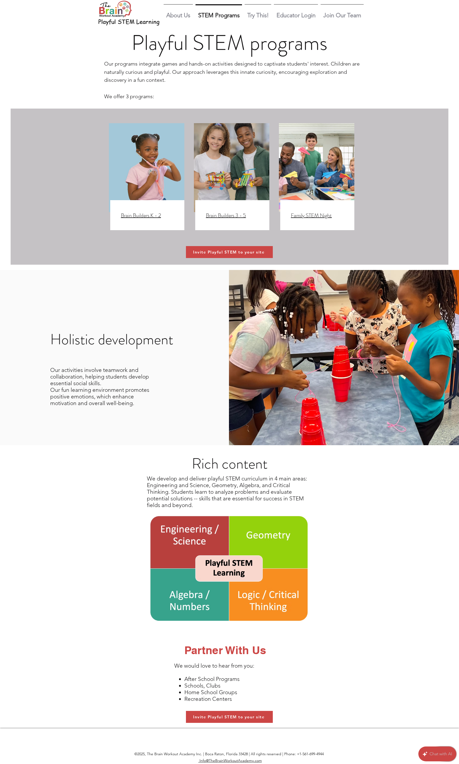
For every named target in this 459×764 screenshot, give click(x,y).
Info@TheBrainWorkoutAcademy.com (230, 760)
